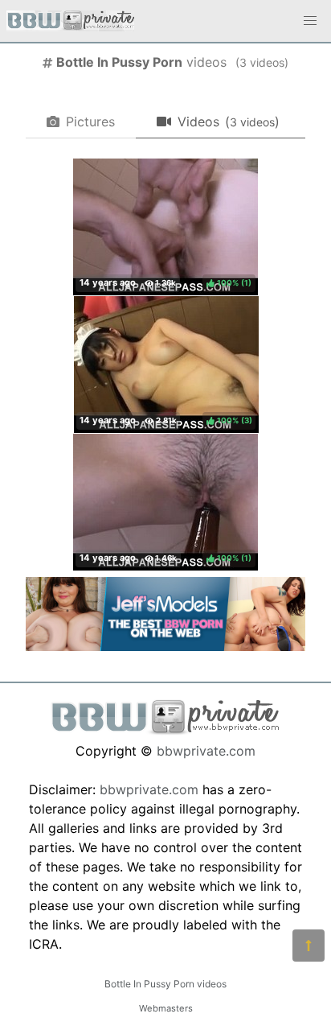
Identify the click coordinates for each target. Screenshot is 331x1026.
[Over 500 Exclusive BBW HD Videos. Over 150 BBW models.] (165, 646)
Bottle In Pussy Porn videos (165, 984)
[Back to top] (308, 945)
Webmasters (166, 1008)
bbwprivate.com (206, 751)
